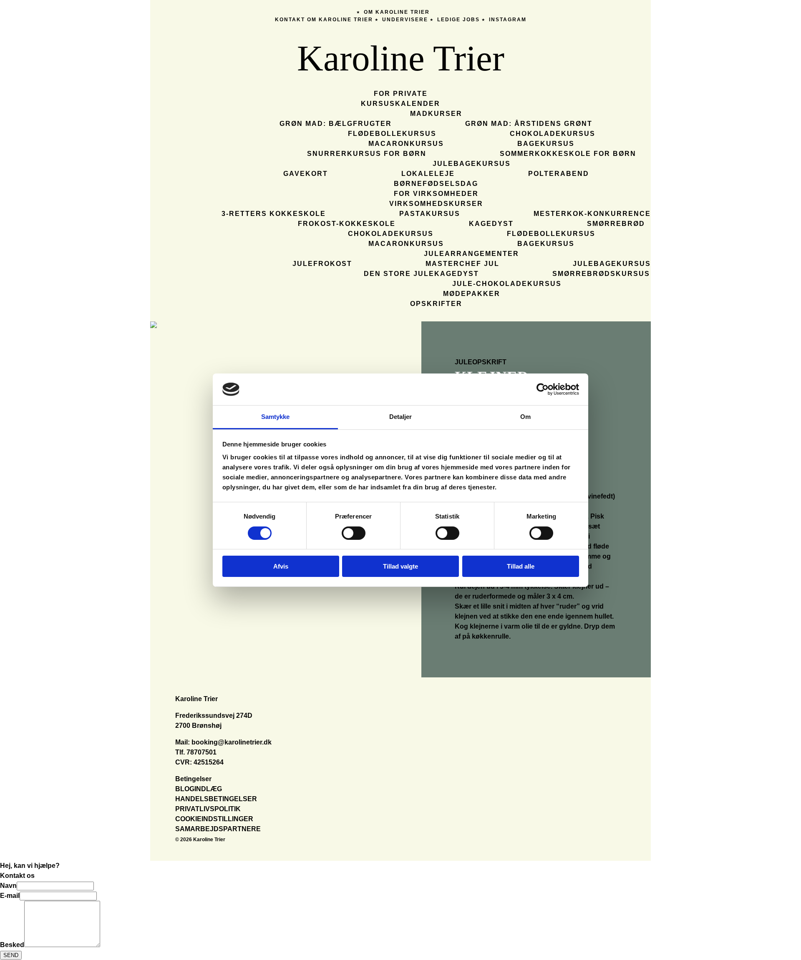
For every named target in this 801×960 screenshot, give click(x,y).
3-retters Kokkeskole (274, 213)
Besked (12, 944)
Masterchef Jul (462, 263)
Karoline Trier (400, 58)
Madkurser (436, 113)
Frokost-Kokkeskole (346, 223)
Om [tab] (525, 416)
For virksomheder (436, 193)
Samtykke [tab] (275, 416)
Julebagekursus (472, 163)
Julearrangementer (471, 253)
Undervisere (405, 20)
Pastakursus (429, 213)
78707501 (201, 752)
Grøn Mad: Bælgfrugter (336, 123)
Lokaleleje (428, 173)
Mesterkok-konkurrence (592, 213)
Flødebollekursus (392, 133)
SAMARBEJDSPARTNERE (218, 828)
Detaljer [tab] (400, 416)
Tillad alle (520, 566)
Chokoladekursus (552, 133)
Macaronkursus (406, 143)
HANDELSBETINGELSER (216, 798)
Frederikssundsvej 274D (213, 715)
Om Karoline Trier (397, 12)
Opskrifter (436, 303)
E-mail (10, 895)
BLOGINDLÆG (198, 788)
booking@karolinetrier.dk (231, 742)
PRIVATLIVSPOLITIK (208, 808)
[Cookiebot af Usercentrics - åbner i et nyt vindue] (542, 389)
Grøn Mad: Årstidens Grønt (528, 123)
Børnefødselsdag (436, 183)
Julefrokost (322, 263)
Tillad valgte (400, 566)
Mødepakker (471, 293)
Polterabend (558, 173)
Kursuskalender (400, 103)
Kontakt (290, 20)
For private (401, 93)
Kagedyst (491, 223)
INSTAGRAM (507, 20)
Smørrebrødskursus (601, 273)
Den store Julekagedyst (421, 273)
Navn (8, 885)
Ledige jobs (458, 20)
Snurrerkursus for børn (366, 153)
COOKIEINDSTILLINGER (214, 818)
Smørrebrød (616, 223)
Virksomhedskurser (436, 203)
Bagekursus (545, 143)
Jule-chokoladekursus (507, 283)
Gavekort (305, 173)
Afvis (280, 566)
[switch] (353, 533)
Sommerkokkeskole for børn (568, 153)
